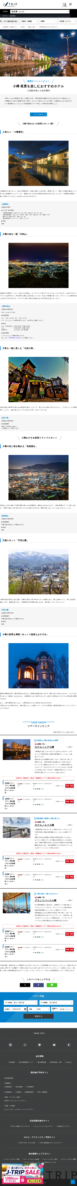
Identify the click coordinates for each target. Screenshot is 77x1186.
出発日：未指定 (26, 21)
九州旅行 (19, 1092)
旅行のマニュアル (50, 1162)
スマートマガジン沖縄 (12, 1159)
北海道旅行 (8, 1092)
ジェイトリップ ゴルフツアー (43, 1126)
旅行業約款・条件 (56, 1062)
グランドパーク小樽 (45, 900)
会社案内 (12, 1062)
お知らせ (69, 1062)
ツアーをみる (38, 114)
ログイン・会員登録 (9, 16)
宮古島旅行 (19, 1087)
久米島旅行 (30, 1087)
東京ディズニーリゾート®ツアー (15, 1100)
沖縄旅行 (8, 1083)
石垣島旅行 (8, 1087)
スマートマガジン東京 (50, 1159)
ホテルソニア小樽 (44, 747)
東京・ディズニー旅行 (12, 1097)
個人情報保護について (26, 1062)
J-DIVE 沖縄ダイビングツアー (20, 1126)
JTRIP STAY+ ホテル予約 (27, 1143)
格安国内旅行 (9, 1078)
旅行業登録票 (42, 1062)
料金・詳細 (69, 786)
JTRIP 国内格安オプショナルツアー (51, 1143)
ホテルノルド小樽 (44, 825)
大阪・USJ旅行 (10, 1106)
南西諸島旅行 (29, 1092)
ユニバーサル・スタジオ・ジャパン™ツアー (19, 1109)
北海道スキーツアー (64, 1126)
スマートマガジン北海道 (31, 1159)
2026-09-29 (16, 1009)
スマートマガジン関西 (69, 1159)
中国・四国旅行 (43, 1092)
